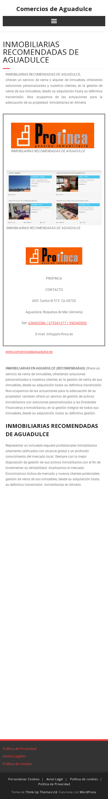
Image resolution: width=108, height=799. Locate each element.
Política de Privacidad (20, 748)
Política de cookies (17, 764)
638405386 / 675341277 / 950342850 (57, 323)
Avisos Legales (14, 756)
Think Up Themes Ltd (41, 792)
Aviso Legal (55, 779)
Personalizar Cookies (23, 779)
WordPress (88, 792)
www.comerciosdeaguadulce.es (29, 352)
